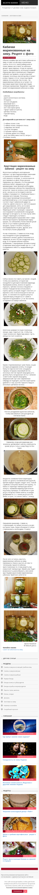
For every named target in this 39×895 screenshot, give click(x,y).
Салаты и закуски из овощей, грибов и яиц (18, 667)
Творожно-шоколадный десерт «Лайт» (18, 811)
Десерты (6, 698)
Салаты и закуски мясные (12, 671)
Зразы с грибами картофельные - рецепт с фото (19, 835)
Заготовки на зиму (15, 15)
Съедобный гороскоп (11, 709)
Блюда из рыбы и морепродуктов (15, 686)
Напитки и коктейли (10, 706)
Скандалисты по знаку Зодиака (15, 760)
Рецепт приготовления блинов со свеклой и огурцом (19, 860)
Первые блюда (8, 679)
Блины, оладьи (9, 694)
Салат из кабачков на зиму (13, 650)
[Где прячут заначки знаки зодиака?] (19, 726)
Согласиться (18, 891)
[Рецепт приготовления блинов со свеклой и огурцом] (19, 848)
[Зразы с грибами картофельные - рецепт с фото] (19, 823)
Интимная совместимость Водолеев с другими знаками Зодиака (17, 783)
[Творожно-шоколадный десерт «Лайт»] (19, 800)
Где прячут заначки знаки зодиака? (16, 737)
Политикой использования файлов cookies (19, 887)
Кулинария (5, 15)
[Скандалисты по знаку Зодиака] (19, 749)
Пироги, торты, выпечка (11, 690)
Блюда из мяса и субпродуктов (14, 682)
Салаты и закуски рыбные (12, 675)
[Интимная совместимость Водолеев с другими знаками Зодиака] (19, 772)
